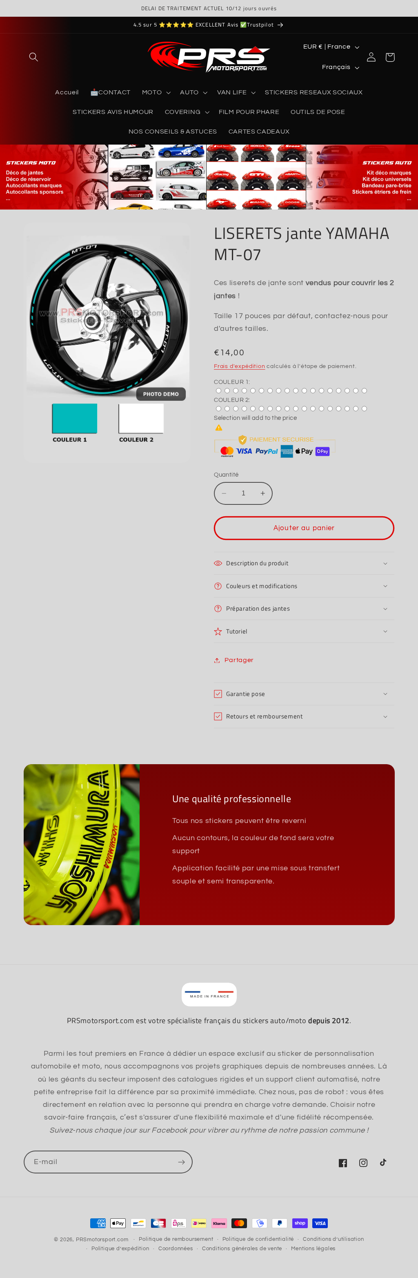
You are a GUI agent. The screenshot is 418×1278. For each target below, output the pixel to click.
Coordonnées (175, 1248)
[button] (34, 57)
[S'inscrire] (181, 1162)
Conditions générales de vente (242, 1248)
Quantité (226, 475)
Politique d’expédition (120, 1248)
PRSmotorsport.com (102, 1239)
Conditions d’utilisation (333, 1239)
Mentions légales (313, 1248)
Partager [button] (239, 660)
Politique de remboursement (176, 1239)
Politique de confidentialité (258, 1239)
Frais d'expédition (239, 366)
